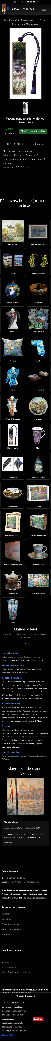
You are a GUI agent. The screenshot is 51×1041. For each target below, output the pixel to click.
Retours (5, 962)
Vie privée (7, 935)
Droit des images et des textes (16, 972)
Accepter (38, 1019)
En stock (6, 914)
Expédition (7, 919)
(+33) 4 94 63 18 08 (28, 2)
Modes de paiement (11, 929)
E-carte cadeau (9, 967)
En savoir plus (9, 843)
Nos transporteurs (10, 924)
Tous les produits (19, 20)
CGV (4, 956)
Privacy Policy (8, 1035)
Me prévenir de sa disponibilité (33, 131)
